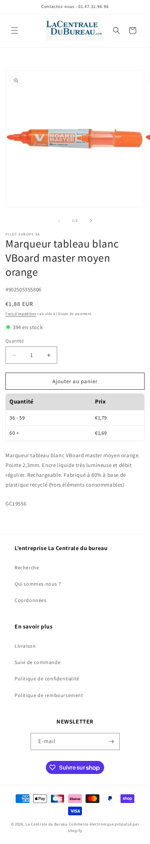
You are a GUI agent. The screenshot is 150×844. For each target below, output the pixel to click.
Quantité (14, 341)
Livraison (25, 646)
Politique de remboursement (49, 695)
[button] (15, 30)
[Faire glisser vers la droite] (91, 221)
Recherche (27, 567)
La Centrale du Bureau (46, 824)
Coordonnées (31, 600)
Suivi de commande (37, 662)
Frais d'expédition (20, 313)
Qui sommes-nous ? (38, 584)
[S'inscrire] (111, 741)
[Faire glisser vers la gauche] (59, 221)
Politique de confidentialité (47, 678)
